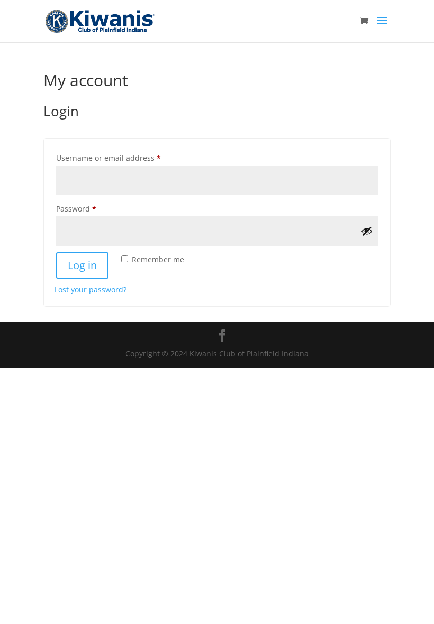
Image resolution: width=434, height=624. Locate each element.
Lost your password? (90, 290)
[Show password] (367, 231)
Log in (82, 265)
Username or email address (124, 157)
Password (92, 208)
